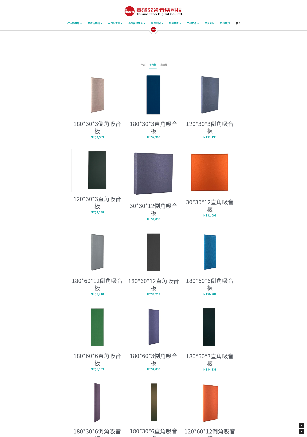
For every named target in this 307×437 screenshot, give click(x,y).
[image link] (153, 29)
